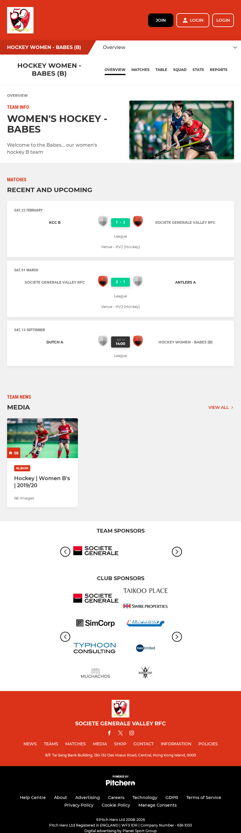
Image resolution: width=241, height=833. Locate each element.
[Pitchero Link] (120, 784)
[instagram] (132, 734)
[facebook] (109, 734)
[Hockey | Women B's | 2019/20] (42, 438)
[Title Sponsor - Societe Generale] (95, 552)
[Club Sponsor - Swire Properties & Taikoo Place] (145, 599)
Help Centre (33, 797)
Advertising (87, 797)
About (60, 797)
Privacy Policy (78, 805)
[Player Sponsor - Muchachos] (95, 674)
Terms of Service (203, 797)
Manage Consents (157, 805)
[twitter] (120, 733)
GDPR (171, 797)
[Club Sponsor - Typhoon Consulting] (95, 649)
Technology (145, 797)
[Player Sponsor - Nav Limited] (145, 649)
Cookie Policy (116, 805)
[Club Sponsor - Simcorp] (95, 624)
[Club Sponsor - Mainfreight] (145, 624)
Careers (116, 797)
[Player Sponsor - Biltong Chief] (145, 674)
